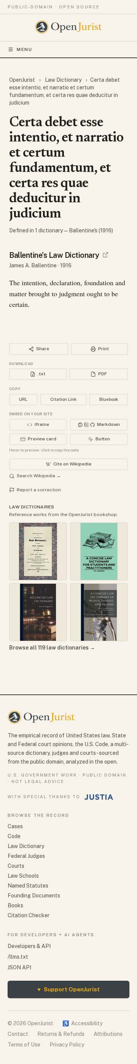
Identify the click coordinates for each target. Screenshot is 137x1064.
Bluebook (108, 399)
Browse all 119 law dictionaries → (52, 648)
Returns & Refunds (60, 1034)
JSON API (19, 967)
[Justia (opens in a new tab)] (99, 797)
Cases (15, 826)
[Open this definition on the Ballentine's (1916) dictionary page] (105, 255)
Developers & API (29, 946)
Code (14, 836)
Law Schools (23, 876)
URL (23, 399)
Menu (24, 49)
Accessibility (82, 1023)
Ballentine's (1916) (91, 230)
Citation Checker (28, 915)
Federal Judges (26, 856)
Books (15, 905)
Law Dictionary (63, 80)
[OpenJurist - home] (68, 27)
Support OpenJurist (68, 989)
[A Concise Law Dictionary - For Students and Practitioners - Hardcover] (99, 551)
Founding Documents (34, 895)
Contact (18, 1034)
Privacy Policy (66, 1045)
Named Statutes (28, 886)
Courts (16, 866)
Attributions (108, 1034)
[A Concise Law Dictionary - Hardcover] (38, 612)
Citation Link (63, 399)
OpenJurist (22, 80)
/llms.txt (18, 957)
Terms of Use (24, 1045)
